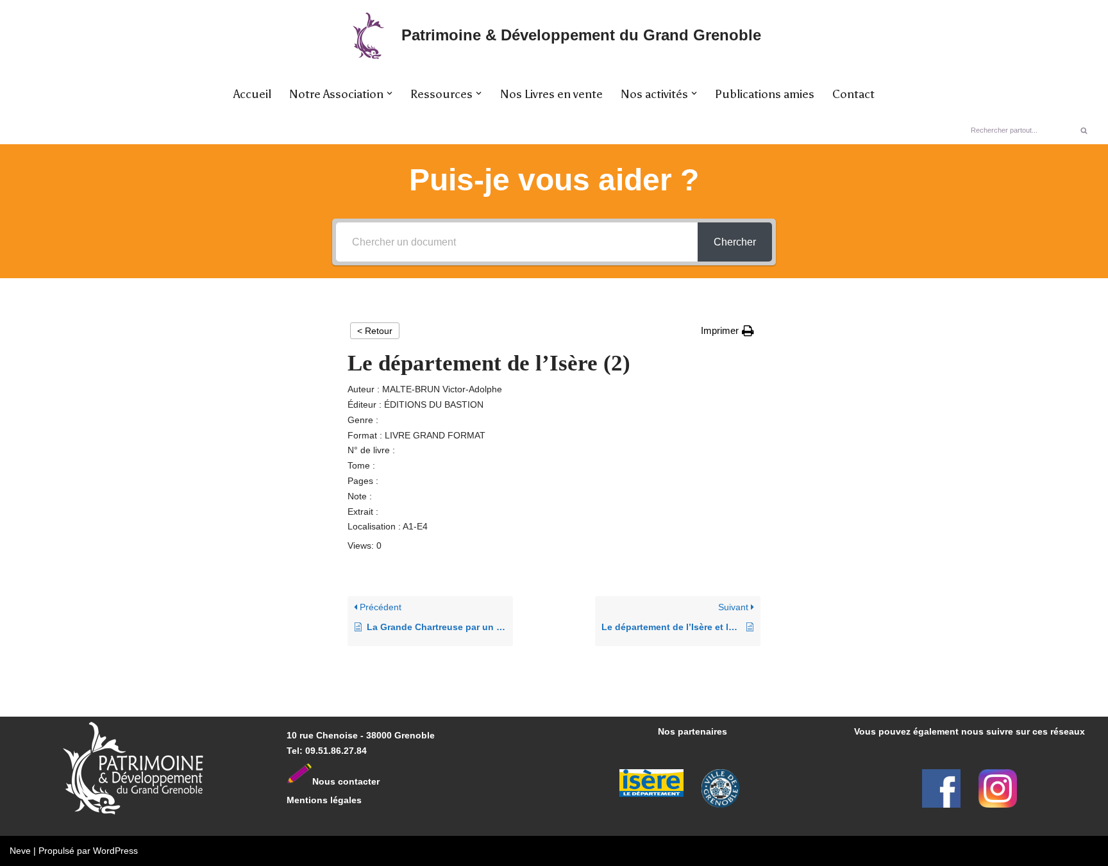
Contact (853, 94)
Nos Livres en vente (551, 94)
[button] (389, 93)
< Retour (374, 331)
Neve (20, 850)
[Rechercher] (1084, 130)
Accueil (252, 94)
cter (371, 781)
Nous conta (337, 781)
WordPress (115, 850)
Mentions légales (324, 800)
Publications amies (764, 94)
